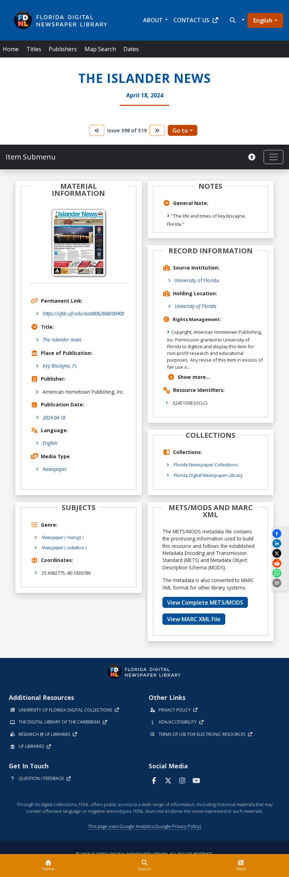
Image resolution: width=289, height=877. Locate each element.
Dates (131, 49)
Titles (33, 49)
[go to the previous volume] (97, 130)
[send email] (280, 583)
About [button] (153, 20)
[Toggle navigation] (273, 157)
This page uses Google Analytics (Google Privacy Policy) (144, 826)
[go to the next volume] (157, 130)
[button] (236, 20)
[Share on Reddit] (280, 563)
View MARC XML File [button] (194, 619)
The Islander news (62, 339)
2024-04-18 (54, 417)
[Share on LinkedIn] (280, 543)
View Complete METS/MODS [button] (205, 602)
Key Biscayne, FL (60, 365)
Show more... (194, 377)
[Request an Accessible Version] (253, 157)
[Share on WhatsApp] (280, 573)
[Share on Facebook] (280, 533)
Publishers (63, 49)
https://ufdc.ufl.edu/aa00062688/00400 (83, 313)
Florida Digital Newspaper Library (208, 475)
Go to (180, 130)
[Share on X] (280, 553)
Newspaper (55, 469)
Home (11, 49)
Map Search (100, 49)
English (262, 20)
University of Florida (196, 280)
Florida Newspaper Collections (206, 464)
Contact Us (191, 20)
